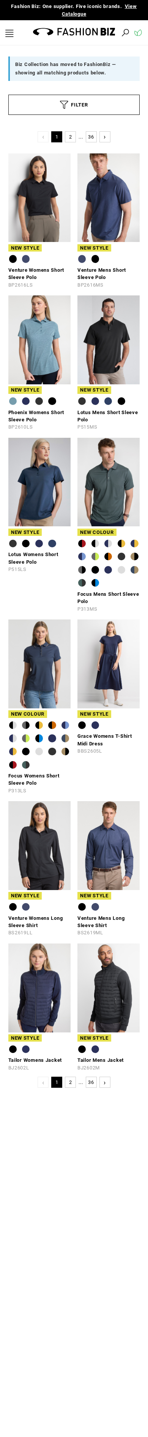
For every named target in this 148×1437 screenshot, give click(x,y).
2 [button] (70, 137)
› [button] (105, 136)
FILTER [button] (79, 105)
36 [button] (91, 137)
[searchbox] (83, 32)
